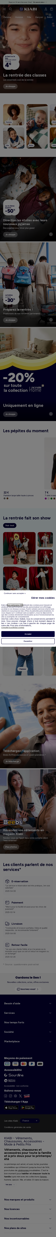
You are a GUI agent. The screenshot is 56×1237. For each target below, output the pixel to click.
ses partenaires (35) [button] (15, 605)
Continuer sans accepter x (15, 593)
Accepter (28, 634)
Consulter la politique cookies (12, 628)
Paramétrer (28, 641)
